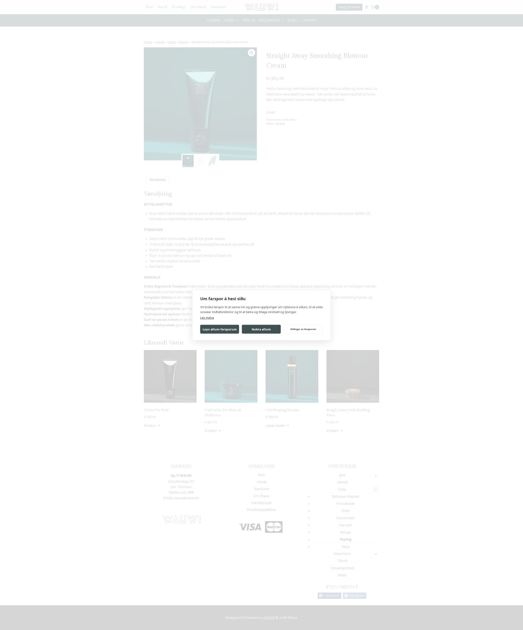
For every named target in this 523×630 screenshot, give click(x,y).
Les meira (207, 317)
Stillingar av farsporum (303, 329)
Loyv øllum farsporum (220, 329)
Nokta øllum (261, 329)
